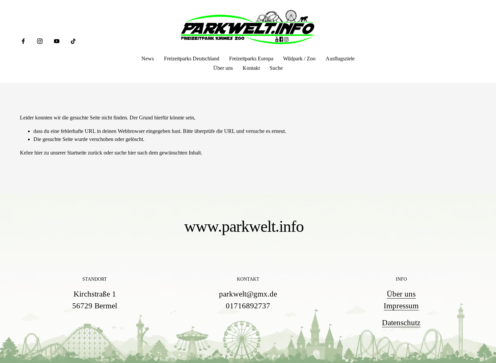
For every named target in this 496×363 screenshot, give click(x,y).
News (147, 58)
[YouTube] (56, 41)
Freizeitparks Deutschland (191, 58)
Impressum (401, 305)
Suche (276, 68)
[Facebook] (23, 41)
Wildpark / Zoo (299, 58)
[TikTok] (73, 41)
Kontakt (251, 68)
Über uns (223, 68)
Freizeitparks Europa (251, 58)
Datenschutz (401, 322)
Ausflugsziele (340, 58)
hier (38, 153)
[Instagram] (39, 41)
